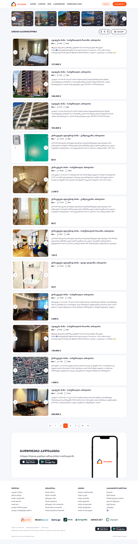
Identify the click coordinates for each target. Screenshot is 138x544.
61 (83, 426)
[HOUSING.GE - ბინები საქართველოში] (26, 520)
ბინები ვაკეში (82, 495)
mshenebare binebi (28, 530)
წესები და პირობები (17, 527)
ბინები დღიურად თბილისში (54, 510)
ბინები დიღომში (83, 498)
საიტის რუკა (45, 527)
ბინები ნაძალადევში (85, 510)
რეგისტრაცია (119, 4)
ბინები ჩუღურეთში (84, 507)
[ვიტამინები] (82, 519)
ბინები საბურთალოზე (85, 492)
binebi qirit (15, 504)
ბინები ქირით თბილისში (53, 507)
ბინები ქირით (50, 492)
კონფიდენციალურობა (32, 527)
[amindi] (97, 519)
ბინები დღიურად (51, 501)
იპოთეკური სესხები (50, 530)
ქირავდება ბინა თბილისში (54, 504)
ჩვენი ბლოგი (111, 495)
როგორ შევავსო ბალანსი (115, 498)
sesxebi (42, 530)
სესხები (36, 530)
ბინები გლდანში (83, 501)
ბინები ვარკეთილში (85, 504)
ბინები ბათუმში (50, 495)
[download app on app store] (29, 461)
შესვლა (106, 4)
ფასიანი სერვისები (113, 501)
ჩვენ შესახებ (111, 504)
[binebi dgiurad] (41, 519)
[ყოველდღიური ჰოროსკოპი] (55, 519)
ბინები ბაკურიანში (17, 498)
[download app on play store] (48, 461)
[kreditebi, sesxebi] (112, 519)
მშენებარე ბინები (16, 530)
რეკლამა (110, 492)
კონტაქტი (110, 507)
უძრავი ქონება (16, 495)
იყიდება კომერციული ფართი (21, 510)
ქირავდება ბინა (50, 498)
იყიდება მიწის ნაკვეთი (19, 507)
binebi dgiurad (16, 501)
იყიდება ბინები (16, 492)
